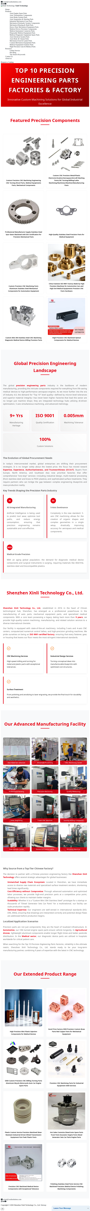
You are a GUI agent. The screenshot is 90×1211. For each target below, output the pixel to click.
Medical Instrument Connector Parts (22, 31)
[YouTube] (5, 4)
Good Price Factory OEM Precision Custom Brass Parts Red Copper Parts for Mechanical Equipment (66, 1031)
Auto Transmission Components (21, 15)
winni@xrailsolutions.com (12, 2)
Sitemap (43, 1205)
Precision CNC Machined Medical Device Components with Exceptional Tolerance (23, 1187)
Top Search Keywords (17, 54)
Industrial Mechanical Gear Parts (21, 21)
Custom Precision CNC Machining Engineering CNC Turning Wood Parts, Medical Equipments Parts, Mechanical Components (23, 182)
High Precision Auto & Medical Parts (22, 47)
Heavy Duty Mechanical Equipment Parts (24, 27)
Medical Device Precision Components (23, 29)
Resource (8, 49)
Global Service (15, 51)
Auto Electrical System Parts (19, 37)
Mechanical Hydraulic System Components (25, 23)
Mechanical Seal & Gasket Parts (21, 41)
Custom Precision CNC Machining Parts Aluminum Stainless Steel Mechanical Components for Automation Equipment (23, 288)
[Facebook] (1, 4)
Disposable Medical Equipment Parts (22, 33)
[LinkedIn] (3, 4)
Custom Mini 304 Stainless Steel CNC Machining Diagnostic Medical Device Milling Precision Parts (23, 339)
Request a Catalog (7, 62)
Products (8, 11)
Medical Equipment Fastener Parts (21, 45)
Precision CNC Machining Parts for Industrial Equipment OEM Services (66, 1084)
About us (8, 58)
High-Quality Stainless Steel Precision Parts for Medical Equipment (66, 235)
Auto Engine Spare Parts (18, 13)
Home (7, 9)
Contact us (9, 56)
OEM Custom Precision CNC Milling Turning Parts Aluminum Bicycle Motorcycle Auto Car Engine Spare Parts (23, 1083)
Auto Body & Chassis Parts (19, 39)
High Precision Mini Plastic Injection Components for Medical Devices (23, 1032)
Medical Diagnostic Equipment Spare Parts (24, 35)
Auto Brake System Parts (18, 17)
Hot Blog (13, 52)
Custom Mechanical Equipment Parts (22, 43)
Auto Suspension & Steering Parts (21, 19)
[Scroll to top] (2, 1209)
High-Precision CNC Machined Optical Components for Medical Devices (66, 339)
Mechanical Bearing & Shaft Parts (21, 25)
